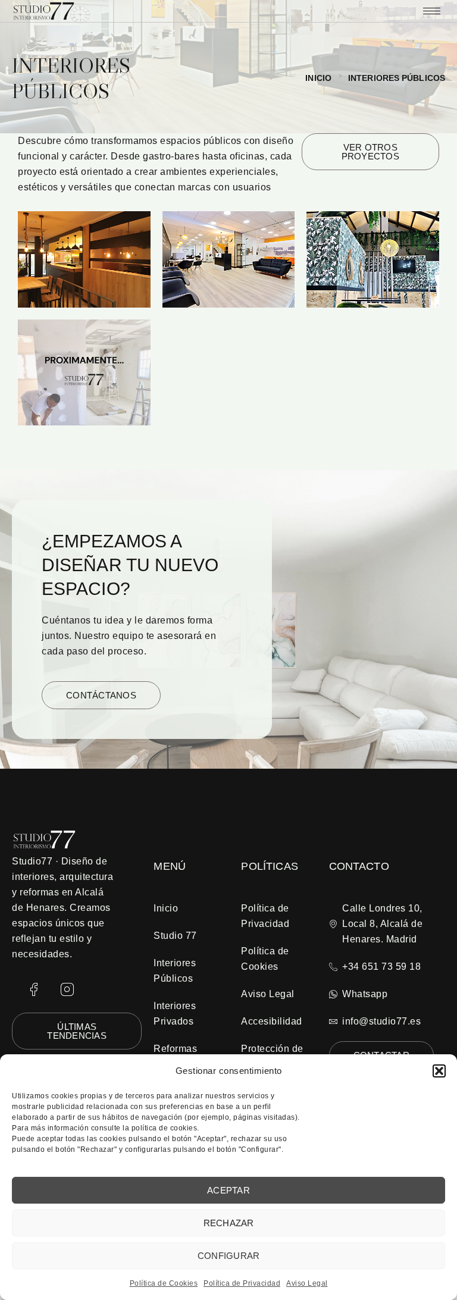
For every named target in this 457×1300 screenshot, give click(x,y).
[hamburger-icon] (431, 11)
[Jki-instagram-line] (67, 990)
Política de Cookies (164, 1283)
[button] (439, 1071)
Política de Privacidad (242, 1283)
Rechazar (229, 1223)
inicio (318, 78)
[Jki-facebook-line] (34, 990)
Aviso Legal (307, 1283)
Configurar (229, 1256)
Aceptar (228, 1190)
